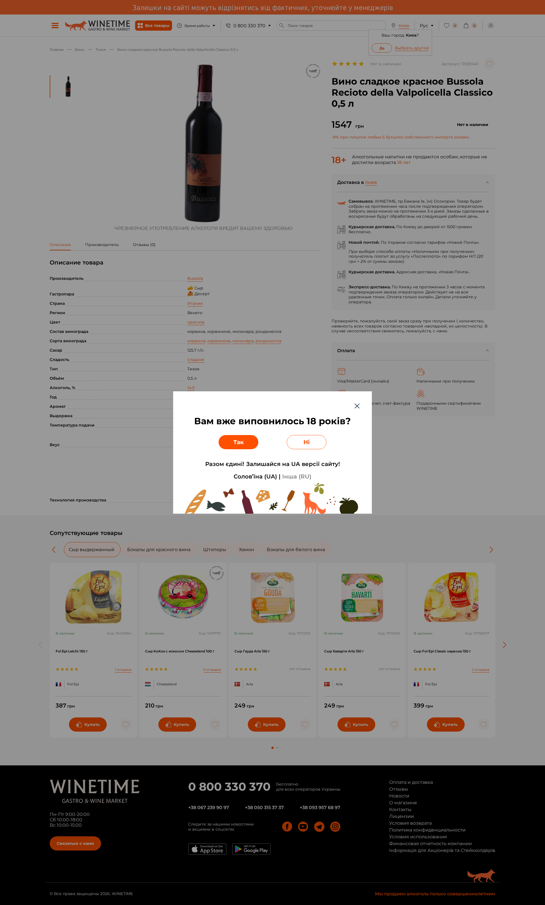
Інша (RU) (296, 476)
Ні (306, 442)
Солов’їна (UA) (255, 476)
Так (238, 442)
